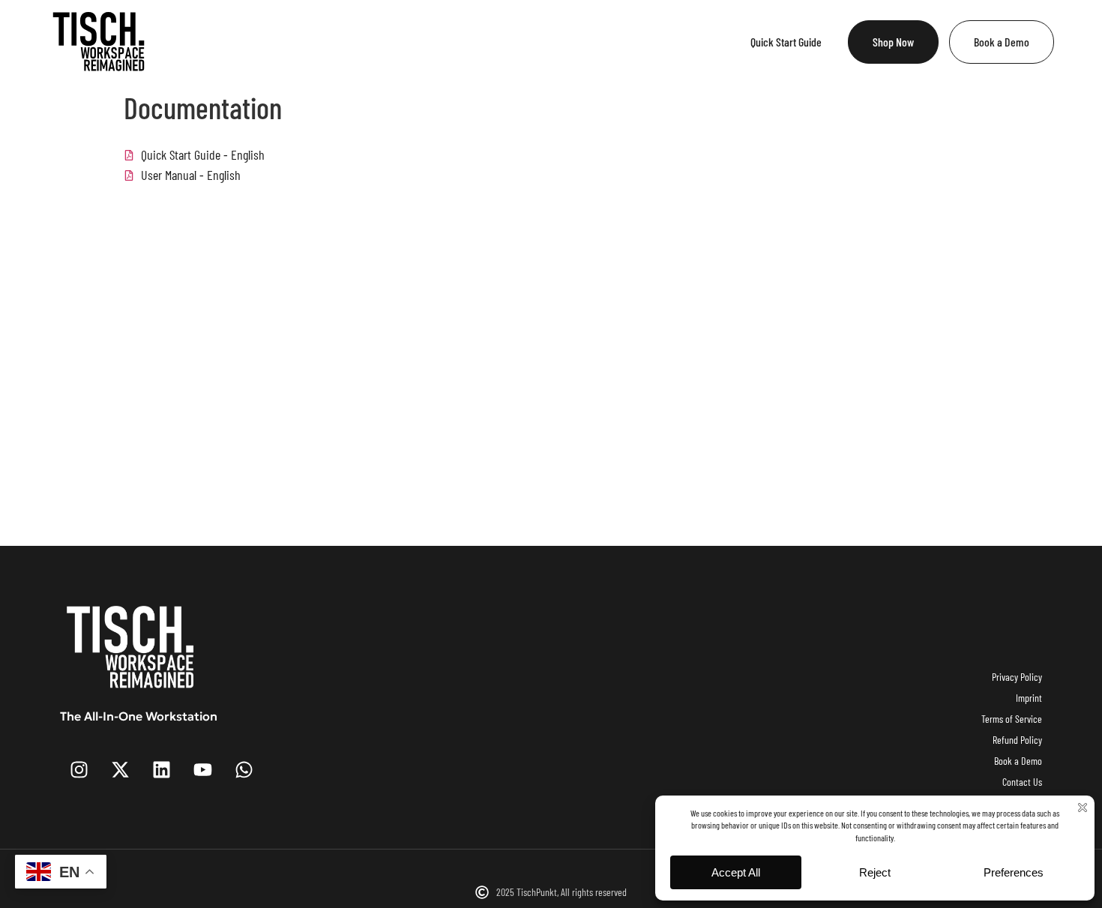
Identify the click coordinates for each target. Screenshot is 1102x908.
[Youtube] (202, 770)
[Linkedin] (161, 770)
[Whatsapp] (243, 770)
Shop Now (893, 41)
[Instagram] (78, 770)
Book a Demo (1001, 41)
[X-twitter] (120, 770)
